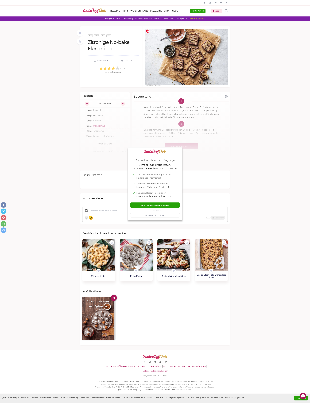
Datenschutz (155, 366)
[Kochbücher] (80, 33)
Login (217, 11)
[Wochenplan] (80, 42)
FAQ (107, 366)
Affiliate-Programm (126, 366)
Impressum (142, 366)
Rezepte (115, 11)
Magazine (156, 11)
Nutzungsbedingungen (174, 366)
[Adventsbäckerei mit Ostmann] (98, 318)
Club (175, 11)
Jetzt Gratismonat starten (155, 205)
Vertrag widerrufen (197, 366)
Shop (167, 11)
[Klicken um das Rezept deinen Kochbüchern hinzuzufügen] (98, 271)
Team (113, 366)
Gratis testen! (197, 11)
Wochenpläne (139, 11)
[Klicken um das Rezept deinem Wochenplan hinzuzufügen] (111, 242)
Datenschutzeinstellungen (155, 371)
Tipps (125, 11)
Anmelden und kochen (155, 215)
